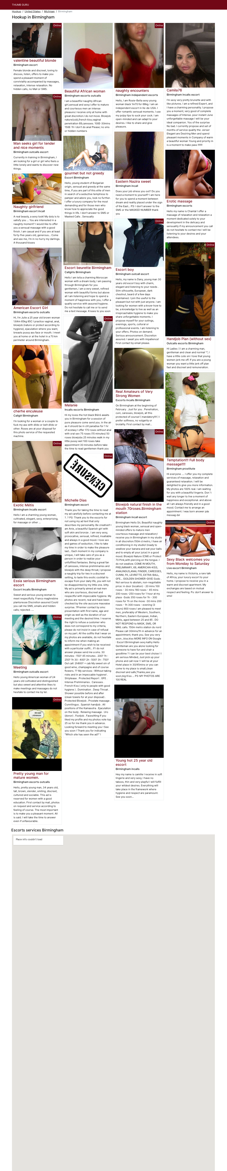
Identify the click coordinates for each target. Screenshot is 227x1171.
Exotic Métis (23, 505)
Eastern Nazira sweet (133, 181)
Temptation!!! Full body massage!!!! (185, 462)
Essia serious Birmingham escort (34, 583)
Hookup (16, 11)
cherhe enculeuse (28, 411)
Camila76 (174, 90)
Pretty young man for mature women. (31, 775)
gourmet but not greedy (84, 173)
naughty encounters (132, 90)
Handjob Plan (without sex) (189, 339)
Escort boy (125, 269)
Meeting (20, 667)
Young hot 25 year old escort (134, 762)
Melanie (71, 405)
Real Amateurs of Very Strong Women (134, 393)
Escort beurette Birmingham (88, 268)
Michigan (49, 11)
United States (33, 11)
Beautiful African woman (85, 91)
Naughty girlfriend (28, 207)
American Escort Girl (30, 308)
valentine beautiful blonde (34, 60)
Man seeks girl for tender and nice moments (34, 145)
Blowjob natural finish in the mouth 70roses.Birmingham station (139, 508)
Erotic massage (179, 201)
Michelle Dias (76, 500)
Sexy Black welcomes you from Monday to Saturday (188, 561)
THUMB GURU (20, 4)
